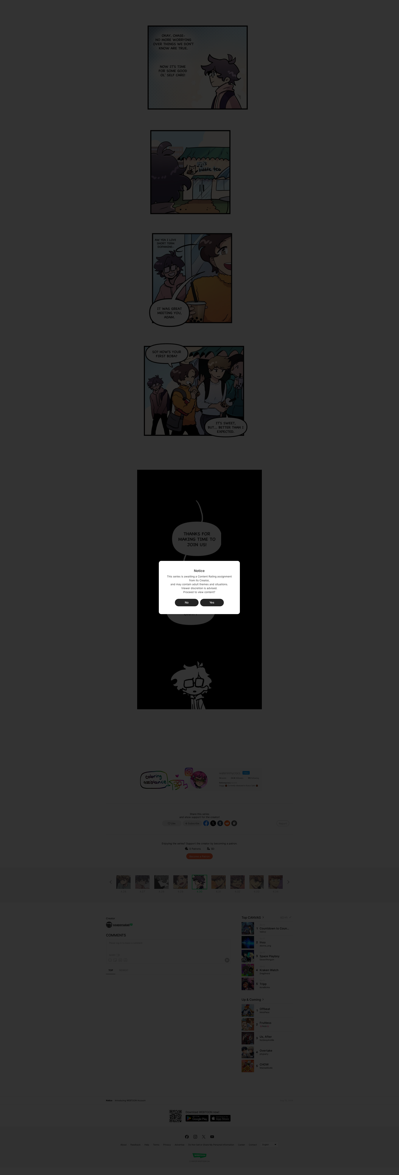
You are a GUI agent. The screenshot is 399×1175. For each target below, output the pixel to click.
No (187, 602)
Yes (211, 602)
